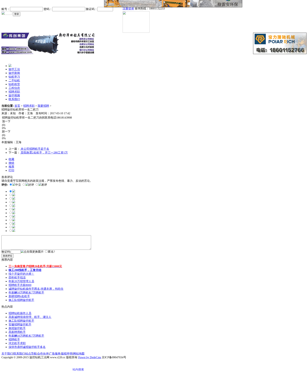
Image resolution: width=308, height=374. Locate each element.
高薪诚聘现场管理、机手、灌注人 (30, 316)
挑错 (11, 162)
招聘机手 (14, 339)
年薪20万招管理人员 (21, 281)
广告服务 (55, 353)
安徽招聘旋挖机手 (20, 324)
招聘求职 (29, 105)
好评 (31, 184)
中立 (18, 184)
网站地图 (78, 353)
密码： (48, 9)
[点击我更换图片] (32, 252)
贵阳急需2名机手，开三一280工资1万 (44, 152)
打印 (11, 170)
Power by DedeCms (89, 357)
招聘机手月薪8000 (20, 285)
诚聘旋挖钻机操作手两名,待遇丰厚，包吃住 (36, 288)
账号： (5, 9)
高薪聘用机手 (17, 331)
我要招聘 (43, 105)
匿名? (51, 251)
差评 (44, 184)
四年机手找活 (17, 277)
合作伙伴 (43, 353)
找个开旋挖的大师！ (21, 273)
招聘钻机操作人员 (20, 313)
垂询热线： (150, 8)
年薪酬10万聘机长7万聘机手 (26, 292)
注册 (125, 8)
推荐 (11, 166)
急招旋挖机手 (17, 328)
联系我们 (19, 353)
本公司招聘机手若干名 (34, 148)
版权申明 (67, 353)
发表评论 (7, 255)
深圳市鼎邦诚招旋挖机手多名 (27, 346)
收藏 (11, 159)
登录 (131, 8)
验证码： (91, 9)
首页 (17, 105)
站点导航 (31, 353)
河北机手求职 (17, 343)
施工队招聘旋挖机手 (21, 300)
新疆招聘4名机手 (19, 296)
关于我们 (7, 353)
